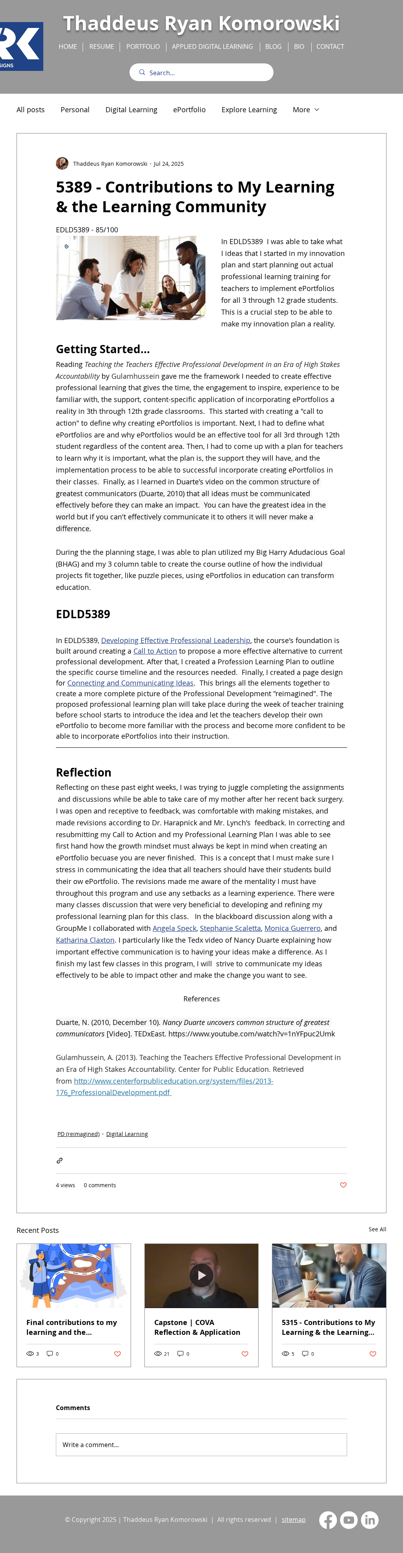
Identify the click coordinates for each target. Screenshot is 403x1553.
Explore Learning (249, 109)
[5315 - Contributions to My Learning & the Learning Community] (329, 1276)
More (301, 109)
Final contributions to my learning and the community (71, 1327)
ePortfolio (189, 109)
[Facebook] (328, 1520)
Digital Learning (131, 109)
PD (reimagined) (78, 1134)
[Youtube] (349, 1520)
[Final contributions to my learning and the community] (74, 1276)
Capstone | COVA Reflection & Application (197, 1327)
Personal (75, 109)
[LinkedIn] (370, 1520)
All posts (31, 109)
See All (377, 1229)
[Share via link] (59, 1160)
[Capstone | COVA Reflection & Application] (202, 1276)
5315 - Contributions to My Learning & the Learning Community (328, 1327)
